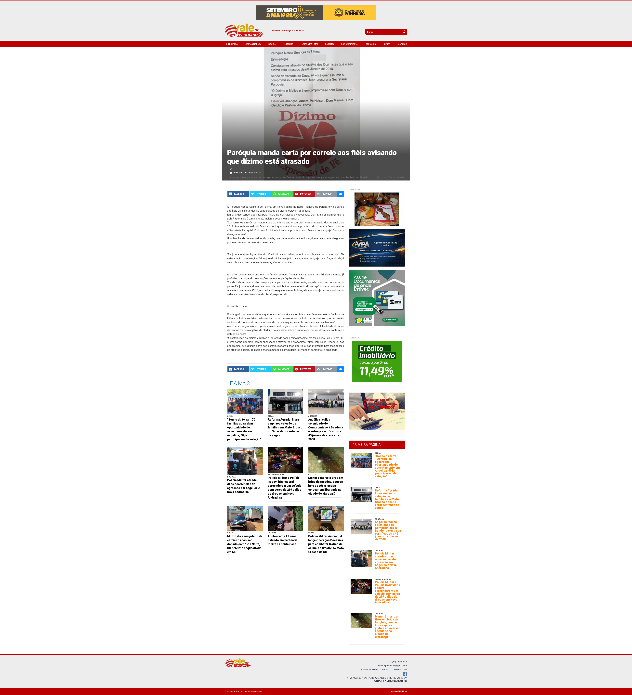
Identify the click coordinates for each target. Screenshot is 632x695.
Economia (402, 44)
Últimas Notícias (253, 44)
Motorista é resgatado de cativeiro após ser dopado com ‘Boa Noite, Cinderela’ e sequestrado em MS (244, 544)
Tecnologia (370, 44)
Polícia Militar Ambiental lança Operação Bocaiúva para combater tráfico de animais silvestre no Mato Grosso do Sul (326, 544)
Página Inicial (231, 44)
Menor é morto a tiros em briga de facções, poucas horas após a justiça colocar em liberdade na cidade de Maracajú (325, 485)
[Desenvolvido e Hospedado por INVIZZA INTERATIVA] (399, 691)
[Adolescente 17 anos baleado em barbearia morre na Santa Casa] (285, 518)
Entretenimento (349, 44)
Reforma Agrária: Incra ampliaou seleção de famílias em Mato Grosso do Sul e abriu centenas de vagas (285, 427)
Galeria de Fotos (310, 44)
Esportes (329, 44)
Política (386, 44)
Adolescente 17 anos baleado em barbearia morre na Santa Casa (282, 540)
